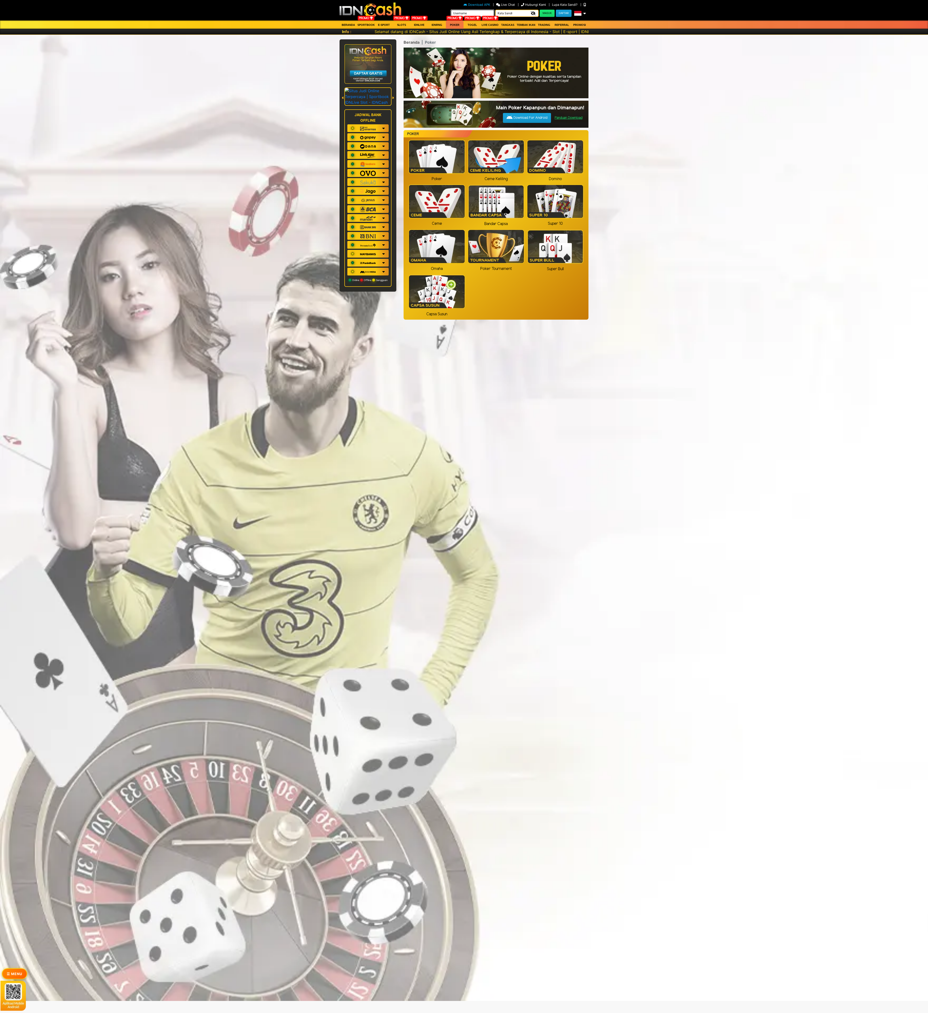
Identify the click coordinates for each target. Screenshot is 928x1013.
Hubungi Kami (535, 5)
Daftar (564, 13)
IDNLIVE (419, 24)
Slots (401, 24)
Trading (544, 24)
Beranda (348, 24)
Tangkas (507, 24)
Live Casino (490, 24)
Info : (346, 31)
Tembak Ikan (526, 24)
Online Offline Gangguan (369, 280)
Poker (454, 24)
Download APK (479, 5)
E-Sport (384, 24)
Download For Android (530, 118)
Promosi (579, 24)
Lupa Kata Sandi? (565, 5)
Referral (562, 24)
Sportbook (366, 24)
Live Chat (508, 5)
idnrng (437, 24)
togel (472, 24)
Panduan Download (568, 118)
